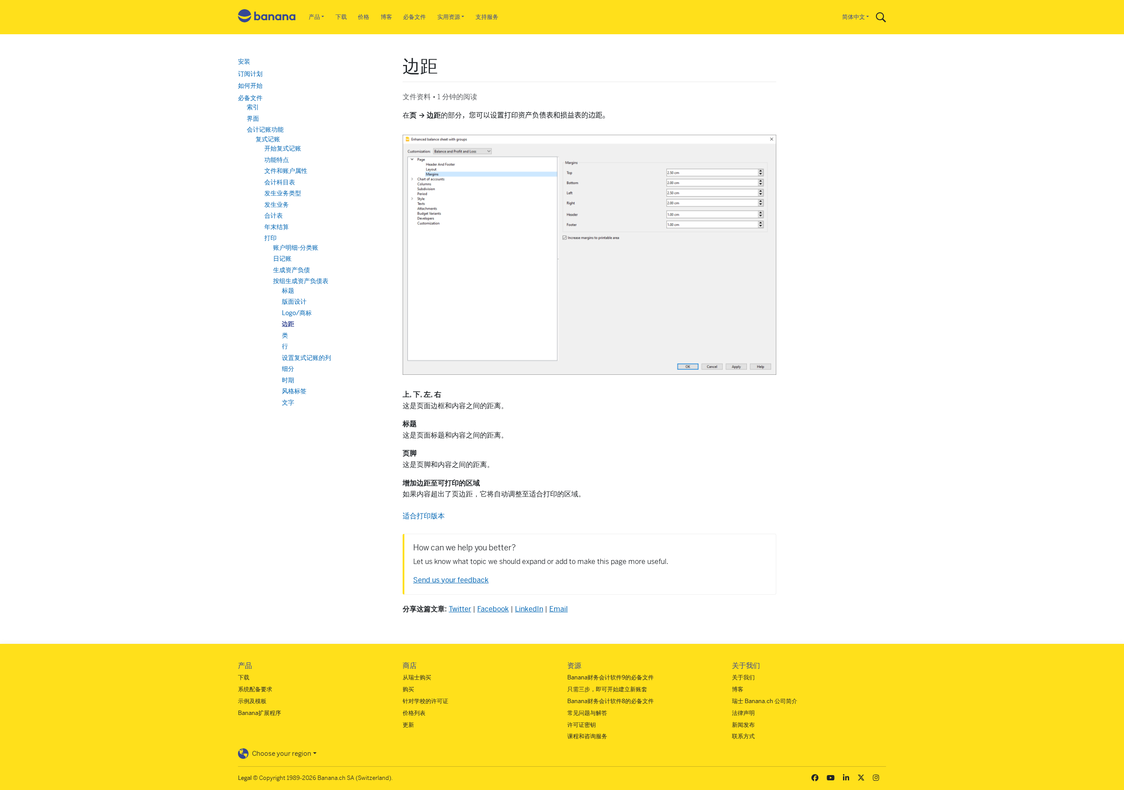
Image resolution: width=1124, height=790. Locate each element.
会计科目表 (279, 182)
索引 (253, 107)
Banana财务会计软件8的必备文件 (610, 701)
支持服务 (487, 17)
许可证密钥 (581, 725)
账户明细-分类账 (295, 247)
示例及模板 (252, 701)
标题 (288, 290)
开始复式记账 (282, 148)
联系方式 (743, 736)
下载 (341, 17)
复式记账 (268, 139)
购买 (408, 689)
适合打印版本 (424, 516)
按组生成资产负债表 (300, 281)
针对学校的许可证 (425, 701)
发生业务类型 (282, 193)
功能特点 (276, 160)
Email (558, 609)
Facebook (493, 609)
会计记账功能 (265, 129)
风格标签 (294, 391)
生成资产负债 (291, 270)
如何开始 (250, 86)
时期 (288, 380)
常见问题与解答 (587, 713)
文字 (288, 402)
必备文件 (414, 17)
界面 (253, 118)
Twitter (460, 609)
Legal (245, 778)
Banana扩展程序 (259, 713)
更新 (408, 725)
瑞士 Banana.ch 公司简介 (764, 701)
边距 (288, 324)
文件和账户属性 (285, 171)
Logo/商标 (297, 313)
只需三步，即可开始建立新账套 (607, 689)
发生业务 (276, 204)
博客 (386, 17)
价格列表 (414, 713)
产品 (314, 17)
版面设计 (294, 301)
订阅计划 (250, 74)
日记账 (282, 258)
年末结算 (276, 227)
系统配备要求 (255, 689)
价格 (363, 17)
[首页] (267, 17)
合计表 (273, 215)
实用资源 (448, 17)
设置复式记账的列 (306, 358)
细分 (288, 369)
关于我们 (743, 677)
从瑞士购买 (417, 677)
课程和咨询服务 (587, 736)
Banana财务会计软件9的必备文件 (610, 677)
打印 (270, 238)
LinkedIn (529, 609)
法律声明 (743, 713)
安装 (244, 61)
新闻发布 (743, 725)
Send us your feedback (451, 580)
